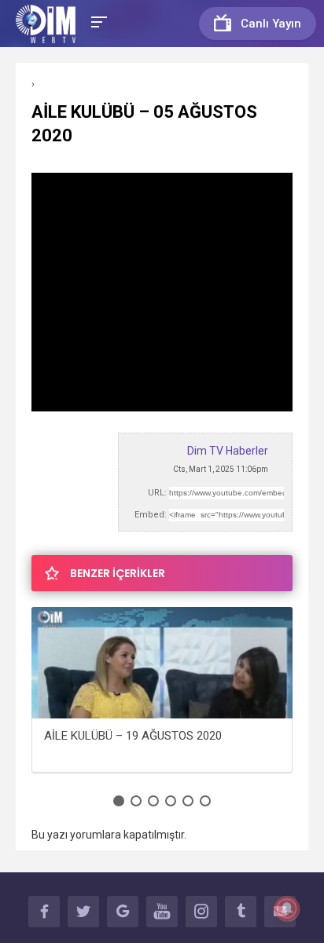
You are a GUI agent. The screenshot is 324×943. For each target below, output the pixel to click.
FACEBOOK (44, 911)
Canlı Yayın (271, 23)
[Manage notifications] (287, 908)
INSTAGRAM (201, 911)
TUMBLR (240, 911)
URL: (157, 493)
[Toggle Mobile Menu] (96, 21)
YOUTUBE (162, 911)
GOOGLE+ (122, 911)
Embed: (150, 515)
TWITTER (83, 911)
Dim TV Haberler (227, 450)
